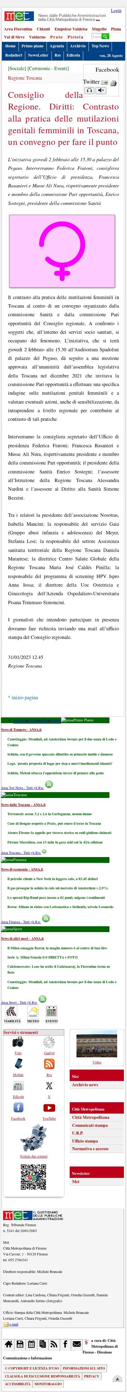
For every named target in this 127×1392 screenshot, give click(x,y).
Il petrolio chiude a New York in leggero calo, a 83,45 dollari (52, 878)
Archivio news (85, 1085)
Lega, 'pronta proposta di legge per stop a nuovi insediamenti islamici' (60, 763)
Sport (57, 720)
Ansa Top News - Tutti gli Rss (22, 787)
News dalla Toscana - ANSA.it (23, 804)
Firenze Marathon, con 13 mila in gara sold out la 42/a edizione (55, 842)
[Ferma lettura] (101, 90)
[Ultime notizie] (31, 1344)
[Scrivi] (77, 1344)
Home (10, 46)
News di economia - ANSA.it (22, 869)
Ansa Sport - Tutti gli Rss (19, 1002)
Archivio (78, 46)
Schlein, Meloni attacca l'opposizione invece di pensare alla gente (55, 773)
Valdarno (37, 37)
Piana (116, 29)
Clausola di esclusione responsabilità (42, 1376)
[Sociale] (17, 68)
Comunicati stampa (90, 1125)
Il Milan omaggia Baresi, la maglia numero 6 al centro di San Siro (57, 948)
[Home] (8, 1344)
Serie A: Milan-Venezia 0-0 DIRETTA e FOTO (42, 957)
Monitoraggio (48, 1384)
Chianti (43, 29)
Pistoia (76, 37)
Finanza (47, 720)
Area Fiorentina (18, 29)
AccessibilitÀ (18, 1384)
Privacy (91, 1376)
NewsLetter (38, 55)
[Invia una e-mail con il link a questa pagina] (104, 81)
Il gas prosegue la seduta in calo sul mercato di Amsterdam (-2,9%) (57, 888)
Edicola (73, 55)
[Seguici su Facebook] (66, 1344)
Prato (56, 37)
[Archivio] (20, 1344)
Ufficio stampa (85, 1141)
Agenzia (57, 46)
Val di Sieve (14, 37)
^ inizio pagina (23, 697)
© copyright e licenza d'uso (32, 1368)
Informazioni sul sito (84, 1368)
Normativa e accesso (90, 1149)
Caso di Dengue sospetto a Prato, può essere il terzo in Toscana (54, 823)
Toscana (36, 720)
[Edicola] (43, 1344)
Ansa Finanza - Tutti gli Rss (21, 921)
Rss (58, 55)
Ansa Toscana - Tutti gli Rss (21, 852)
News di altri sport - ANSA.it (22, 938)
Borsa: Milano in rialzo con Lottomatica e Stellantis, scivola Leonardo (60, 906)
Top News (100, 46)
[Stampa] (113, 81)
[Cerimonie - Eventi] (48, 68)
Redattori (13, 55)
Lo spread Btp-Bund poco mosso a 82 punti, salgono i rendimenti (56, 897)
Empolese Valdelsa (71, 29)
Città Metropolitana (90, 1117)
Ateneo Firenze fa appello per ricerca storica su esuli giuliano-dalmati (59, 832)
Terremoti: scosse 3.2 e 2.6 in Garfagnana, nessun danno (49, 813)
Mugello (99, 29)
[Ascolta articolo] (89, 90)
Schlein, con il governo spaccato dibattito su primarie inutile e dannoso (60, 754)
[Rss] (54, 1344)
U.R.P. (77, 1133)
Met (76, 1182)
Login (116, 10)
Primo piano (32, 46)
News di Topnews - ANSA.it (21, 729)
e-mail (13, 1324)
